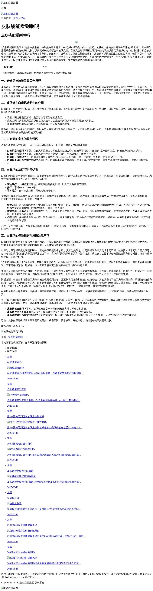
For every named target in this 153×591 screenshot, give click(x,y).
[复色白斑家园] (9, 13)
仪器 (22, 18)
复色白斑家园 (15, 337)
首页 (15, 18)
